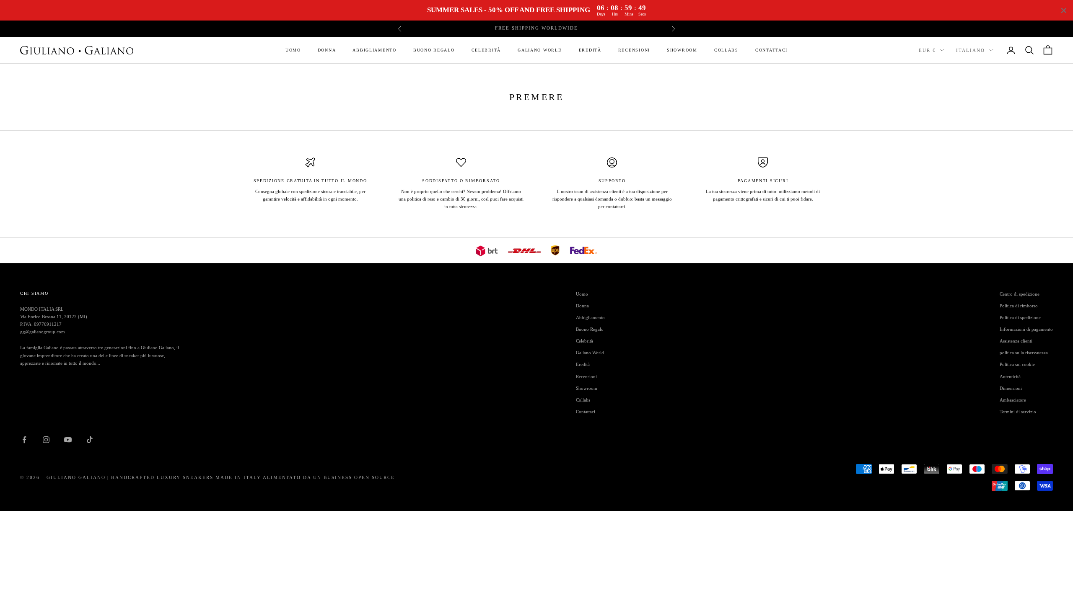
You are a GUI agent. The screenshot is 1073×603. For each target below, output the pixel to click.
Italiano (970, 50)
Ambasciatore (1013, 399)
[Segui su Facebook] (24, 440)
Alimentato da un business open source (329, 477)
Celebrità (486, 50)
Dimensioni (1011, 388)
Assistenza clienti (1016, 340)
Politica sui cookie (1017, 364)
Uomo (293, 50)
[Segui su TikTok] (90, 440)
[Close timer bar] (1064, 10)
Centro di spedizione (1019, 293)
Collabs (726, 50)
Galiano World (540, 50)
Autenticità (1010, 376)
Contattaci (771, 50)
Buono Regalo (434, 50)
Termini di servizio (1018, 411)
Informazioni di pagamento (1026, 329)
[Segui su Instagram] (46, 440)
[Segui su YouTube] (68, 440)
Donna (327, 50)
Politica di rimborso (1019, 305)
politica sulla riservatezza (1024, 352)
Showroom (682, 50)
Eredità (590, 50)
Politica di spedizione (1020, 317)
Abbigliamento (374, 50)
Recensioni (634, 50)
